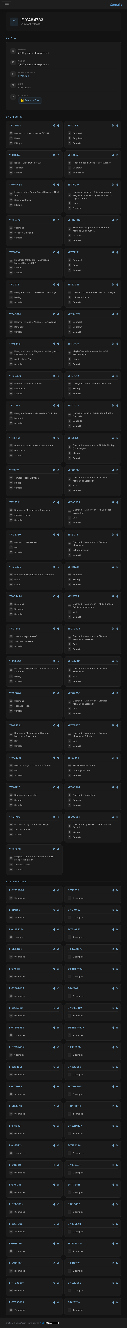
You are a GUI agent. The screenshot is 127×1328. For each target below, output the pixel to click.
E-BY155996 (16, 890)
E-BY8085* (16, 1204)
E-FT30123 (74, 1263)
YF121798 (14, 816)
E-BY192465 (16, 988)
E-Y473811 (74, 1184)
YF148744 (74, 566)
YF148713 (73, 405)
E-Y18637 (73, 890)
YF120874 (15, 693)
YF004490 (15, 596)
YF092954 (74, 816)
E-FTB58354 (16, 1027)
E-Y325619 (15, 1106)
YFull (42, 1323)
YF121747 (14, 405)
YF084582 (15, 725)
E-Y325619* (75, 1125)
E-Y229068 (74, 1282)
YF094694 (74, 220)
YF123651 (73, 757)
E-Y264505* (75, 1086)
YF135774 (15, 220)
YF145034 (74, 184)
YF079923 (74, 628)
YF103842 (74, 125)
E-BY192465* (17, 1047)
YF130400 (15, 566)
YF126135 (73, 437)
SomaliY (116, 4)
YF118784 (73, 596)
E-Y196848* (75, 1243)
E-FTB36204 (16, 1282)
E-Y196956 (15, 1263)
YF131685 (14, 628)
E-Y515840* (75, 1007)
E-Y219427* (16, 929)
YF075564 (15, 660)
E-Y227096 (16, 1223)
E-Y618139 (15, 1243)
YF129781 (14, 284)
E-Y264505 (16, 1066)
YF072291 (73, 252)
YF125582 (15, 502)
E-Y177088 (15, 1086)
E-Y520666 (74, 1066)
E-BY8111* (74, 1302)
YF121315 (73, 534)
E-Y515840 (15, 949)
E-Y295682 (16, 1007)
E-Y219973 (74, 929)
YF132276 (15, 849)
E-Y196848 (74, 1223)
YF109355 (73, 155)
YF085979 (74, 502)
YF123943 (73, 284)
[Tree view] (58, 890)
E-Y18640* (74, 1165)
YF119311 (14, 470)
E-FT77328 (74, 1047)
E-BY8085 (15, 1184)
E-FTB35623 (16, 1302)
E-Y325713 (15, 1145)
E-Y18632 (15, 1125)
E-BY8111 (14, 968)
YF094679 (74, 314)
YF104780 (74, 660)
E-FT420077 (75, 949)
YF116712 (14, 437)
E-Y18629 (23, 76)
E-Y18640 (15, 1165)
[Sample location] (54, 125)
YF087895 (74, 693)
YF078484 (15, 184)
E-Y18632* (74, 1145)
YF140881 (15, 314)
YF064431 (15, 343)
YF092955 (15, 757)
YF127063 (15, 125)
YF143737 (73, 343)
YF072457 (74, 725)
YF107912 (73, 375)
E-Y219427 (74, 909)
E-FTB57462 (75, 968)
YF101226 (14, 787)
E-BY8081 (74, 988)
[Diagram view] (58, 125)
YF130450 (15, 375)
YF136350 (15, 534)
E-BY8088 (74, 1204)
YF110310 (14, 252)
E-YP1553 (14, 909)
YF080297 (74, 787)
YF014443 (15, 155)
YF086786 (74, 470)
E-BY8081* (74, 1106)
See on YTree (32, 100)
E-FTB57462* (76, 1027)
